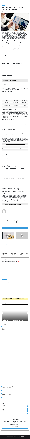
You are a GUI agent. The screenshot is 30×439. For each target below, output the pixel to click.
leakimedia (22, 436)
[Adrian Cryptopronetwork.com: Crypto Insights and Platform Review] (24, 249)
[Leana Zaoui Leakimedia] (4, 394)
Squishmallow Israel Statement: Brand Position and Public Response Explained (5, 253)
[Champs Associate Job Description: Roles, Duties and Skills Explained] (15, 249)
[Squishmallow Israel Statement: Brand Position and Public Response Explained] (6, 249)
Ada (7, 209)
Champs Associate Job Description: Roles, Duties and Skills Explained (14, 253)
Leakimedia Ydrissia (9, 397)
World (3, 406)
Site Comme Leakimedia (10, 386)
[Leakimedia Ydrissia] (4, 398)
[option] (15, 313)
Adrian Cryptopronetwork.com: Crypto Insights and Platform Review (24, 253)
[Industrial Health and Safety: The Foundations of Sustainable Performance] (4, 356)
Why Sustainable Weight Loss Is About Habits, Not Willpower (13, 320)
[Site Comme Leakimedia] (4, 387)
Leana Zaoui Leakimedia (10, 393)
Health (3, 409)
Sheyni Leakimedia (9, 390)
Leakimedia (3, 5)
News (3, 410)
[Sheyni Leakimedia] (4, 391)
